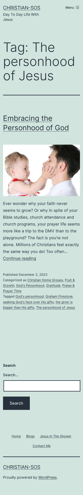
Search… (10, 375)
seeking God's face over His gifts (28, 302)
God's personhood (30, 296)
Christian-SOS (21, 8)
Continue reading (19, 258)
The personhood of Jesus (55, 307)
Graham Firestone (59, 296)
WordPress (47, 477)
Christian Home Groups (45, 280)
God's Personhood (30, 285)
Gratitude (53, 285)
